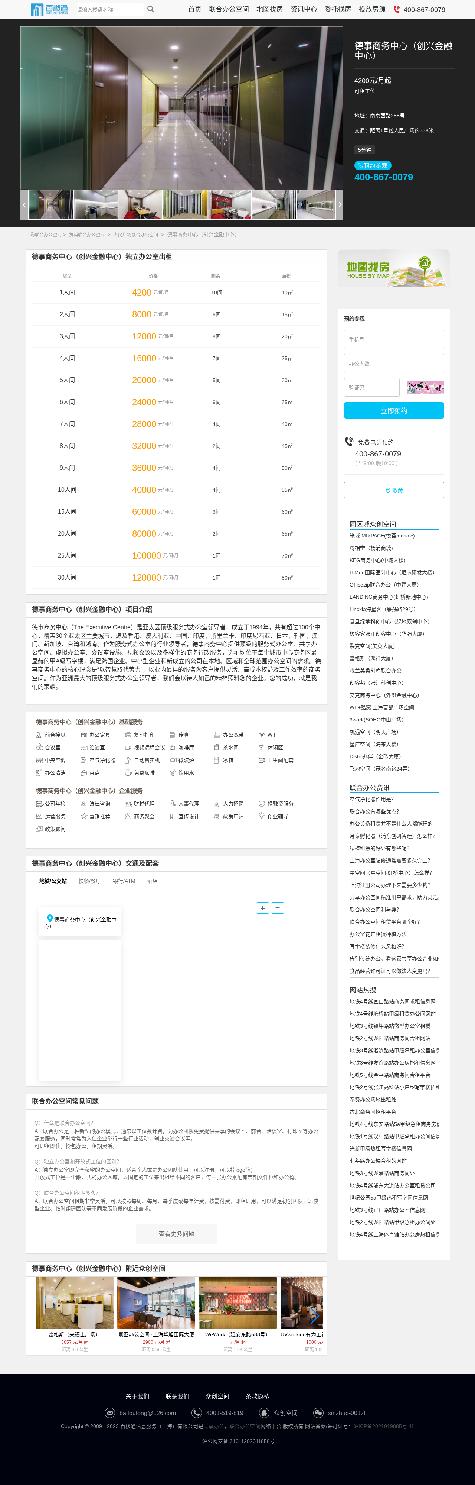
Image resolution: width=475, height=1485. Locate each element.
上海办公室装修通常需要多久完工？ (391, 860)
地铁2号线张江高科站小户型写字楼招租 (395, 1087)
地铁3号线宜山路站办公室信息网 (387, 1210)
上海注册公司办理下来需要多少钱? (390, 885)
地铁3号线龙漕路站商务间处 (382, 1173)
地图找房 (269, 9)
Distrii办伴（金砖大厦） (377, 756)
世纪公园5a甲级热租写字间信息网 (389, 1198)
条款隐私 (257, 1396)
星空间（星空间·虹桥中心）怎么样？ (392, 873)
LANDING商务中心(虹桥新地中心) (389, 597)
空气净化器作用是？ (373, 799)
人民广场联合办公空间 (136, 235)
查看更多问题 (176, 1234)
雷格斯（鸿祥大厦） (373, 658)
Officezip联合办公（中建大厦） (386, 585)
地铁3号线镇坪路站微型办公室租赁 (390, 1026)
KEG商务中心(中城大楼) (378, 560)
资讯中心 (304, 9)
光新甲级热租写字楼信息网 (381, 1149)
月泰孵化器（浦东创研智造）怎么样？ (394, 836)
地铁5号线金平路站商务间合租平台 (390, 1075)
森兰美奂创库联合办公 (376, 671)
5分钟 (364, 150)
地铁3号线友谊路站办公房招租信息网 (393, 1063)
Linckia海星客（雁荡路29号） (384, 609)
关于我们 (137, 1396)
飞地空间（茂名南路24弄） (381, 769)
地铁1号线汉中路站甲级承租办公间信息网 (398, 1136)
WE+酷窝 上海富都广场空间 (382, 707)
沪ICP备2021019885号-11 (383, 1426)
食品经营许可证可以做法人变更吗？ (391, 971)
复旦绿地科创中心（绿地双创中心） (391, 621)
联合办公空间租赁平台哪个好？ (386, 922)
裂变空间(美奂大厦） (374, 646)
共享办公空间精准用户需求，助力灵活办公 (399, 897)
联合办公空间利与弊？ (376, 910)
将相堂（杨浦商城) (371, 548)
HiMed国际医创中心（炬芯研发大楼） (394, 572)
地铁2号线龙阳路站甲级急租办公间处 (393, 1222)
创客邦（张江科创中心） (378, 683)
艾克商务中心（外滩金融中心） (386, 695)
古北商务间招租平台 (373, 1112)
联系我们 (177, 1396)
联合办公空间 (229, 9)
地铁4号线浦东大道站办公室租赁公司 (393, 1185)
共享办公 (213, 1426)
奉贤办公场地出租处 (373, 1100)
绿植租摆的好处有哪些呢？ (381, 848)
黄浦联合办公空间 (87, 235)
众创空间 (217, 1396)
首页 (195, 9)
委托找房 (338, 9)
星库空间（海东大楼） (376, 744)
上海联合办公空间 (44, 235)
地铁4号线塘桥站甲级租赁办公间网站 (393, 1014)
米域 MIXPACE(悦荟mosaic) (382, 536)
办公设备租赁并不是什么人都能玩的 (391, 824)
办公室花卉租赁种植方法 (378, 934)
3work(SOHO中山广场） (378, 720)
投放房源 (372, 9)
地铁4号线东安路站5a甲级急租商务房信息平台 (403, 1124)
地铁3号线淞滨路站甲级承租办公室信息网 (398, 1050)
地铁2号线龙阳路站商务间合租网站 (390, 1038)
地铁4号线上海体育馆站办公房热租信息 (395, 1234)
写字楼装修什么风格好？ (378, 946)
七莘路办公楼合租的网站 (378, 1161)
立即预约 (394, 410)
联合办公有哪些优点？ (376, 811)
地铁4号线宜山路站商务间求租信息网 (393, 1001)
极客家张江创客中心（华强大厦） (389, 634)
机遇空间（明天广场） (376, 732)
